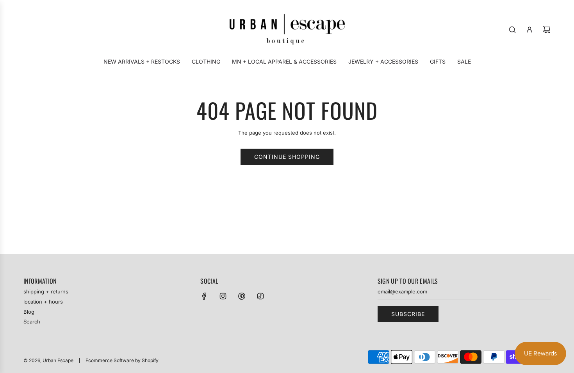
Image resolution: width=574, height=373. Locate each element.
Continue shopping (287, 156)
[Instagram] (223, 296)
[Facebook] (204, 296)
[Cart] (546, 29)
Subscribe (408, 314)
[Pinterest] (241, 296)
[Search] (512, 29)
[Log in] (529, 29)
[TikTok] (260, 296)
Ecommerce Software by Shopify (122, 360)
